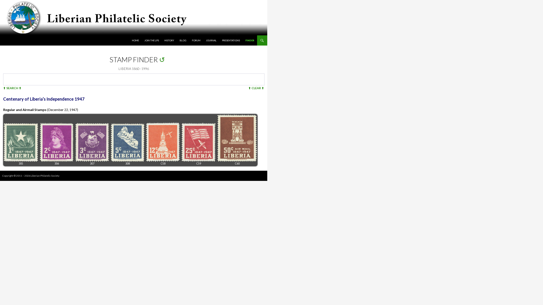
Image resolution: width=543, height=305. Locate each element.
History (169, 40)
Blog (183, 40)
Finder (249, 40)
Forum (196, 40)
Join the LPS (151, 40)
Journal (211, 40)
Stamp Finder (133, 59)
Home (135, 40)
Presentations (231, 40)
